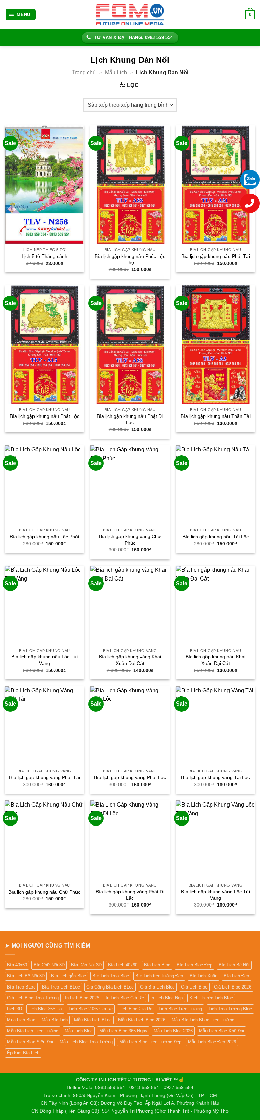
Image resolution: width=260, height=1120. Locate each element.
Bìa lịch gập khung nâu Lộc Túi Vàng (44, 660)
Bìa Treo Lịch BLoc (61, 987)
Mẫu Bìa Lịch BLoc (93, 1019)
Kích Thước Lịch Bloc (211, 997)
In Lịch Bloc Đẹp (166, 997)
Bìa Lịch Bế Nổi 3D (26, 975)
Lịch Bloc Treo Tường (180, 1008)
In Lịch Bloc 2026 (82, 997)
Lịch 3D (14, 1008)
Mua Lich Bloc (21, 1019)
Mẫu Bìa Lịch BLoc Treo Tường (203, 1019)
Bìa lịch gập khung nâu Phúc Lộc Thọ (130, 259)
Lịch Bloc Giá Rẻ (135, 1008)
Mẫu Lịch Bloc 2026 (173, 1030)
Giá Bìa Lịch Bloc (157, 987)
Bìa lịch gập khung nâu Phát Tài (215, 256)
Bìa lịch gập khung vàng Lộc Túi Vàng (215, 895)
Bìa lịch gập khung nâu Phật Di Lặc (130, 419)
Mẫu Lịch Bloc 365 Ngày (123, 1030)
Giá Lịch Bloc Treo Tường (33, 997)
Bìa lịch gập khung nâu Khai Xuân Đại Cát (215, 660)
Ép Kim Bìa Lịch (23, 1052)
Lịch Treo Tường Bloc (230, 1008)
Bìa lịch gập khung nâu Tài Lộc (215, 536)
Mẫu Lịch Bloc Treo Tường (86, 1041)
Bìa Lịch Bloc (157, 965)
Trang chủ (84, 72)
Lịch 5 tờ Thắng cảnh (44, 256)
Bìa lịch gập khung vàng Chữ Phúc (130, 540)
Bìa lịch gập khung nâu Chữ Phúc (44, 892)
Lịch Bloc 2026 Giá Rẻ (91, 1008)
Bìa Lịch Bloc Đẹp (194, 965)
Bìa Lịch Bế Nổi (234, 965)
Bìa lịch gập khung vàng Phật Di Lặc (130, 895)
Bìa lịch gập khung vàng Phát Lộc (130, 777)
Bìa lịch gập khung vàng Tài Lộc (215, 777)
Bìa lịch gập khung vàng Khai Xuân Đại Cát (130, 660)
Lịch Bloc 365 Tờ (45, 1008)
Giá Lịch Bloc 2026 (232, 987)
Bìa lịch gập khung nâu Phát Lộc (44, 416)
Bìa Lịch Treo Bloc (110, 975)
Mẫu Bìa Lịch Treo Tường (32, 1030)
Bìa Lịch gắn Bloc (68, 975)
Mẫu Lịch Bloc (79, 1030)
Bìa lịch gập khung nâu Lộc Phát (44, 536)
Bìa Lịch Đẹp (236, 975)
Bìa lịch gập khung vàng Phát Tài (44, 777)
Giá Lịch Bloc (194, 987)
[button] (21, 14)
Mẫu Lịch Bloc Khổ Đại (221, 1030)
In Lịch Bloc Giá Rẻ (125, 997)
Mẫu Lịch (116, 72)
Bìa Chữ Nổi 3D (49, 965)
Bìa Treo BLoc (21, 987)
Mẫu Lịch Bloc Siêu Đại (30, 1041)
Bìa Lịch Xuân (203, 975)
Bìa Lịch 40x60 (122, 965)
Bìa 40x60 (17, 965)
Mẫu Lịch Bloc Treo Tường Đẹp (150, 1041)
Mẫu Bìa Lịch (55, 1019)
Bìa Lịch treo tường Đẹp (159, 975)
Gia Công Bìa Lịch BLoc (110, 987)
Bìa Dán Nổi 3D (86, 965)
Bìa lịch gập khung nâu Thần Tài (216, 416)
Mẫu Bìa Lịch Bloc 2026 (141, 1019)
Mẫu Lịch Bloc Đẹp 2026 (212, 1041)
